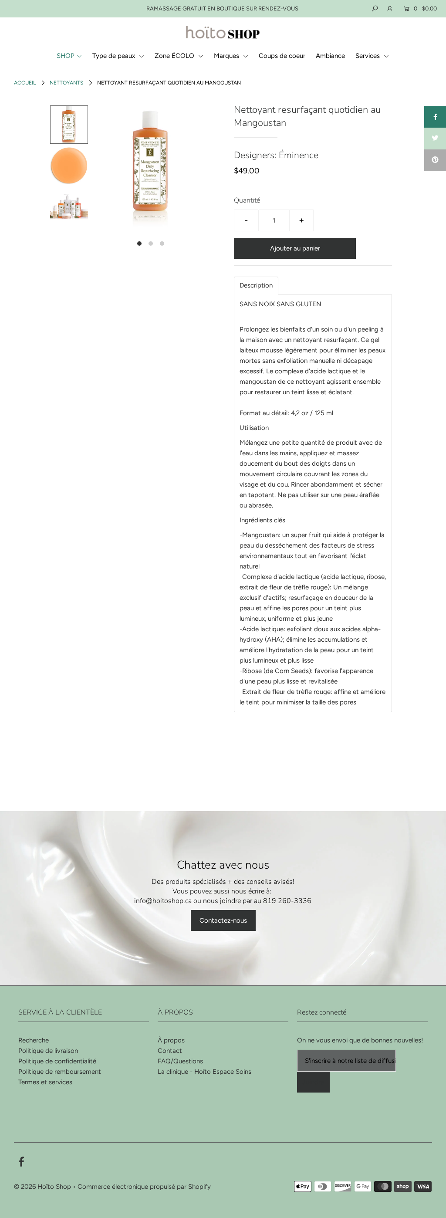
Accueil (25, 83)
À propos (171, 1040)
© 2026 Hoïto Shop (42, 1187)
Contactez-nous (223, 920)
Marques (227, 56)
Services (368, 56)
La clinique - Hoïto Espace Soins (204, 1072)
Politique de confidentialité (57, 1061)
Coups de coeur (282, 56)
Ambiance (330, 56)
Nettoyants (66, 83)
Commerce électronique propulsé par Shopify (144, 1187)
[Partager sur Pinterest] (435, 160)
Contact (170, 1051)
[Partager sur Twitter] (435, 138)
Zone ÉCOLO (175, 56)
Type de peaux (114, 56)
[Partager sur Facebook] (435, 117)
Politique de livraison (48, 1051)
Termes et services (45, 1082)
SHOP (65, 56)
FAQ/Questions (180, 1061)
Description (256, 285)
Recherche (33, 1040)
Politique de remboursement (59, 1072)
